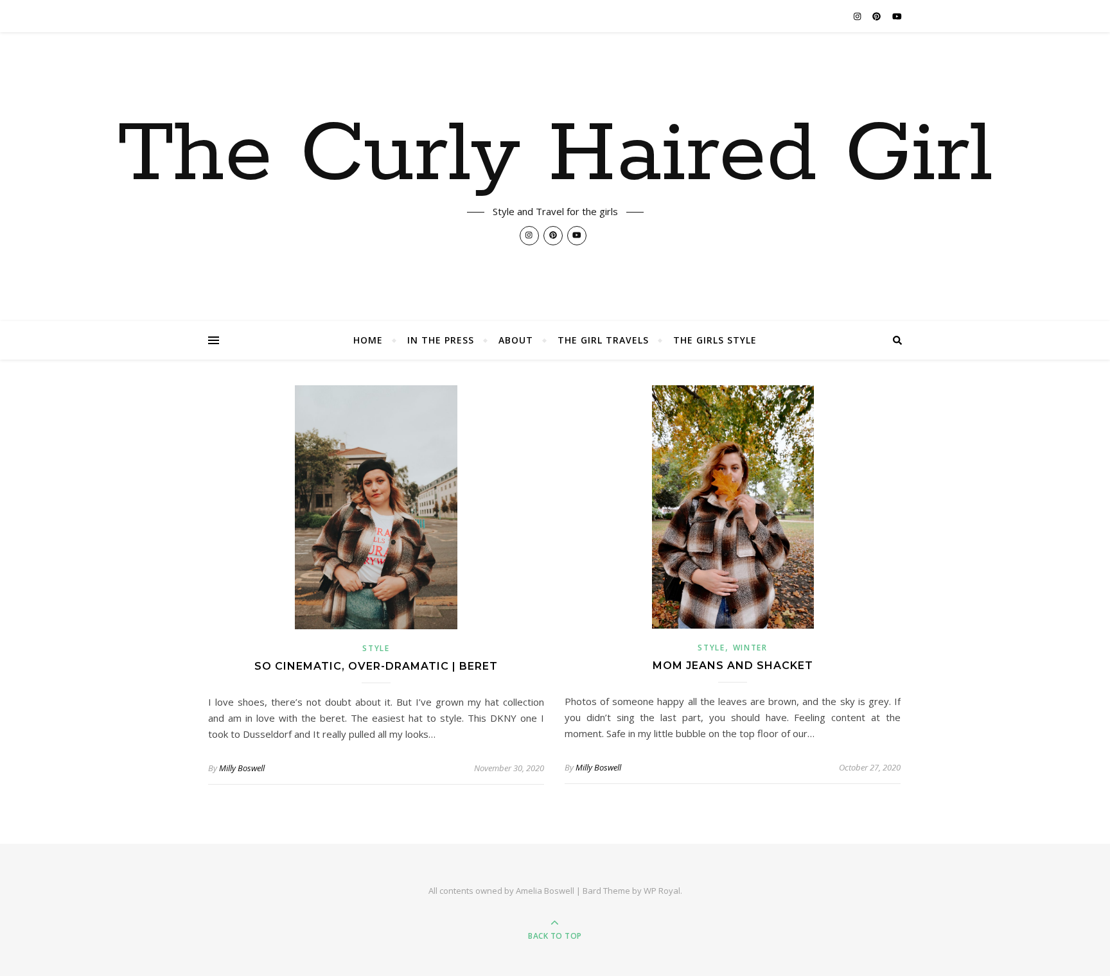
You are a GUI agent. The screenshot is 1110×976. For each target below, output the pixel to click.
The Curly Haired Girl (555, 155)
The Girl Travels (603, 340)
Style (376, 648)
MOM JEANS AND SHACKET (733, 665)
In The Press (440, 340)
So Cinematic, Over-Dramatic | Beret (376, 666)
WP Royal (662, 890)
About (515, 340)
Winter (750, 647)
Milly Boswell (242, 768)
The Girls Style (715, 340)
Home (368, 340)
